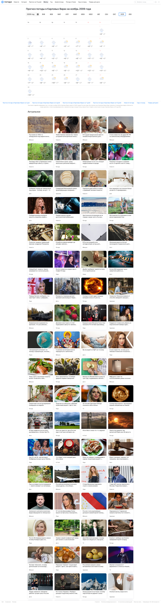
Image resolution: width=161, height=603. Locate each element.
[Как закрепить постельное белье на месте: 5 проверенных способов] (120, 182)
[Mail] (2, 2)
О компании (8, 601)
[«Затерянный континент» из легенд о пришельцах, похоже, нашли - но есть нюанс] (40, 344)
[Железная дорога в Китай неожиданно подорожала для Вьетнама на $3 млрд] (120, 236)
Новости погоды (129, 103)
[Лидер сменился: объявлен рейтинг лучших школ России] (40, 586)
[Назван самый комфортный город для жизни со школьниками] (67, 532)
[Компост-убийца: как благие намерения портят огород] (120, 532)
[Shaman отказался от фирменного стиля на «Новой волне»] (120, 559)
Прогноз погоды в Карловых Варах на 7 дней (76, 103)
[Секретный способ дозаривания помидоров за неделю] (40, 397)
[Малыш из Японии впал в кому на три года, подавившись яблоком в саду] (93, 371)
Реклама (14, 601)
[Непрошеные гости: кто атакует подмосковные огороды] (93, 155)
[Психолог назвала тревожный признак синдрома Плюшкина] (40, 236)
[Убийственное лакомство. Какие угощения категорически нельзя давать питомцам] (67, 129)
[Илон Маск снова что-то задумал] (93, 424)
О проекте (97, 601)
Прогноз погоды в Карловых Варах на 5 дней (46, 103)
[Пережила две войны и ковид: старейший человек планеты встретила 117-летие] (93, 182)
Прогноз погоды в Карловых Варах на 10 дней (107, 103)
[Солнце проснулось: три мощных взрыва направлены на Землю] (120, 397)
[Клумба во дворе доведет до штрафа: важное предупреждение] (67, 236)
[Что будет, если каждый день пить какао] (67, 451)
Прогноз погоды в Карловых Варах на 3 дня (16, 103)
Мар (59, 14)
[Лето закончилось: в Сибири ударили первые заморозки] (67, 371)
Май (75, 14)
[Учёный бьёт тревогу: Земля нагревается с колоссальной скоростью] (40, 263)
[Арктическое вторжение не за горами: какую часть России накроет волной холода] (93, 209)
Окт (114, 14)
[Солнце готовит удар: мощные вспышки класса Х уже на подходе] (93, 290)
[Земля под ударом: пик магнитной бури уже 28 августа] (120, 424)
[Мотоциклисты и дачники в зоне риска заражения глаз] (120, 209)
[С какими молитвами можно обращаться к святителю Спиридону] (67, 344)
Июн (83, 14)
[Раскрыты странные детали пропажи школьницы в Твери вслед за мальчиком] (67, 290)
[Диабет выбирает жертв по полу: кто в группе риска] (93, 263)
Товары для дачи (153, 103)
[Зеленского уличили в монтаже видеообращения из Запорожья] (40, 505)
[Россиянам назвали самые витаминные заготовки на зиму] (93, 559)
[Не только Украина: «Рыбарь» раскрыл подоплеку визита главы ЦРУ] (67, 586)
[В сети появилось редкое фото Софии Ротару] (67, 263)
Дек (130, 14)
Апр (67, 14)
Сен (106, 14)
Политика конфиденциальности (108, 601)
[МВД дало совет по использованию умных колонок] (120, 371)
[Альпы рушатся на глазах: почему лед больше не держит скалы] (93, 586)
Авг (98, 14)
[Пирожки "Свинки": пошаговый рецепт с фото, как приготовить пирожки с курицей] (67, 559)
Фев (51, 14)
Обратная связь (137, 601)
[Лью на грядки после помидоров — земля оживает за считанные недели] (40, 478)
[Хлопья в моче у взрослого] (120, 586)
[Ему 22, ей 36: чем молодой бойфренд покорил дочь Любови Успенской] (40, 451)
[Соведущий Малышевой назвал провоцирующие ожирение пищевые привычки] (67, 182)
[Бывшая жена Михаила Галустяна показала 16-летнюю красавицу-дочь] (93, 317)
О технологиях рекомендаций (125, 601)
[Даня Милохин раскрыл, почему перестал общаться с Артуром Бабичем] (93, 532)
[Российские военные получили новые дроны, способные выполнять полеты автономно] (67, 478)
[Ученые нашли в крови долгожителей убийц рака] (67, 209)
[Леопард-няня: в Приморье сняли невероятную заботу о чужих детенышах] (40, 155)
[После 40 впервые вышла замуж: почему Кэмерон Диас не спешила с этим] (40, 532)
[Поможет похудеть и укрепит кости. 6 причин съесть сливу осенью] (120, 155)
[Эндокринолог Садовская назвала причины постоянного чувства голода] (120, 505)
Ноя (122, 14)
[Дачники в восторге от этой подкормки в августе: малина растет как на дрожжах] (67, 317)
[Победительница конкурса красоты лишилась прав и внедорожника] (40, 209)
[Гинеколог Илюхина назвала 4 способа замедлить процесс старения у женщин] (120, 290)
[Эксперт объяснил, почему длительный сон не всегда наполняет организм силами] (40, 559)
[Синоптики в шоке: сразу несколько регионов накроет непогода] (67, 155)
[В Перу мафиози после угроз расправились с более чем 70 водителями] (40, 424)
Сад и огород (141, 103)
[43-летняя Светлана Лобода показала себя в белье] (93, 397)
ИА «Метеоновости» (154, 601)
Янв (43, 14)
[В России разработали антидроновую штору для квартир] (93, 236)
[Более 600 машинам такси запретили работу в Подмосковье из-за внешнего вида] (120, 263)
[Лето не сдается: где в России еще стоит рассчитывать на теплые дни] (67, 424)
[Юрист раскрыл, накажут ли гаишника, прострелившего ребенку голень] (120, 451)
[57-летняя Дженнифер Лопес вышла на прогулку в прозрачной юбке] (67, 505)
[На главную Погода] (8, 2)
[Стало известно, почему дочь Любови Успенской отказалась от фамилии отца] (120, 344)
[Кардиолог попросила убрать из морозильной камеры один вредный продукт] (120, 317)
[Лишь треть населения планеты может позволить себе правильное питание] (40, 371)
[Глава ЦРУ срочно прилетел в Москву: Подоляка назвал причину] (120, 478)
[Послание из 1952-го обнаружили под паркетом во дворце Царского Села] (40, 129)
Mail (3, 601)
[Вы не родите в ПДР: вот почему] (93, 344)
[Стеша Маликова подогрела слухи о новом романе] (93, 478)
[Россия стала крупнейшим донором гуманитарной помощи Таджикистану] (93, 505)
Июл (90, 14)
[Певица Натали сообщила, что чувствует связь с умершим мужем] (40, 290)
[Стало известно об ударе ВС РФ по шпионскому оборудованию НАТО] (120, 129)
